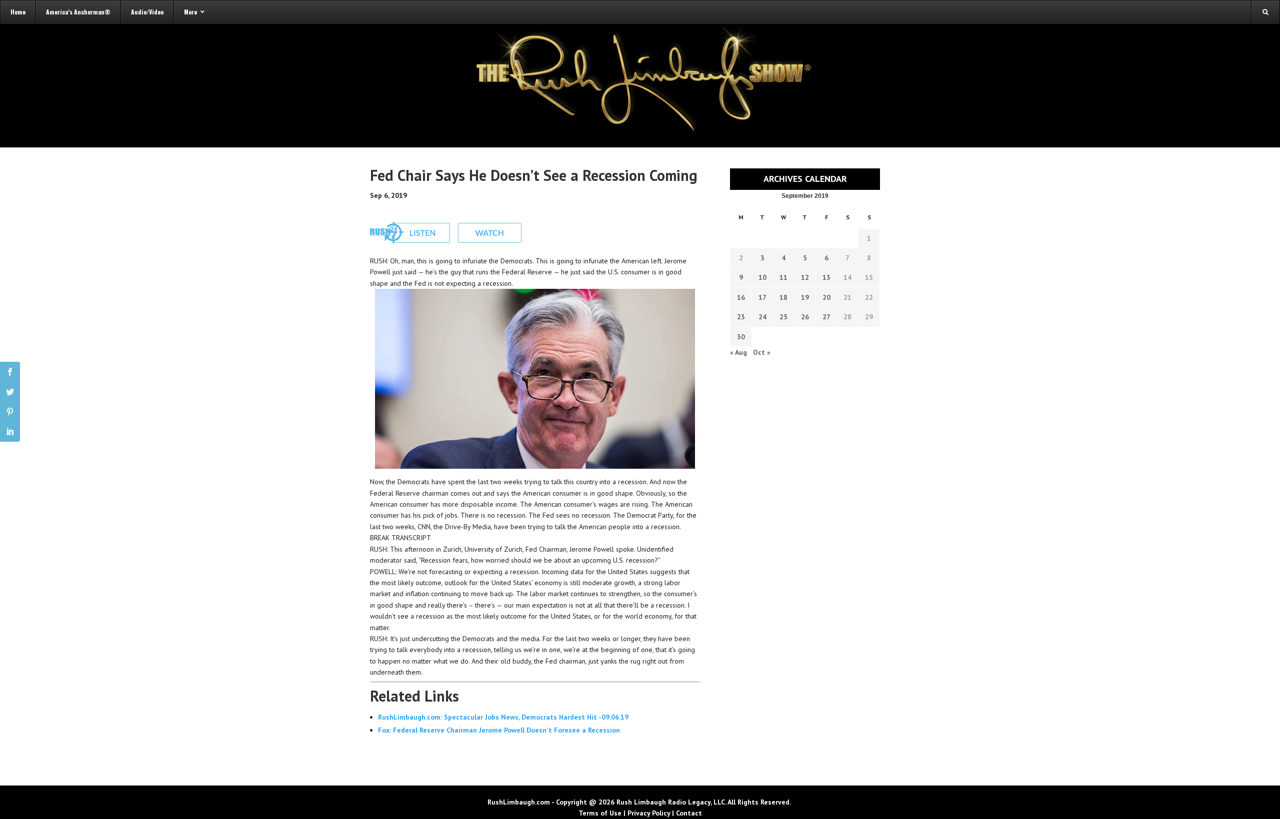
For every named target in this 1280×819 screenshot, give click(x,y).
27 (826, 316)
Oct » (761, 352)
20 (826, 297)
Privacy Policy (649, 813)
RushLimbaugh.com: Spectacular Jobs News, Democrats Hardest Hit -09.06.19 (503, 717)
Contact (689, 813)
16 (741, 297)
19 (805, 297)
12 (805, 277)
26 (805, 316)
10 (762, 277)
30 (741, 336)
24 (762, 316)
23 (741, 316)
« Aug (738, 352)
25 (784, 316)
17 (762, 297)
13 (826, 277)
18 (784, 297)
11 (784, 277)
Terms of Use (600, 813)
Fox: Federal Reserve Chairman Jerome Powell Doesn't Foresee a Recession (499, 730)
